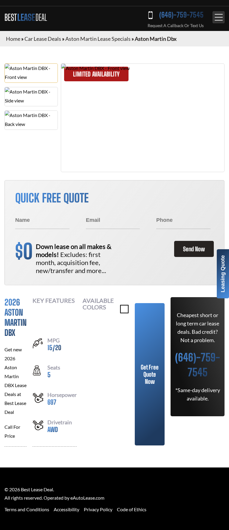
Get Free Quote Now (150, 374)
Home (13, 38)
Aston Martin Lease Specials (98, 38)
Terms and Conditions (26, 509)
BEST (25, 17)
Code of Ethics (131, 509)
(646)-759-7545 (181, 14)
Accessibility (66, 509)
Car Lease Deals (42, 38)
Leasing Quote (223, 273)
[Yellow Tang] (124, 309)
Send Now (194, 248)
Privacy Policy (98, 509)
